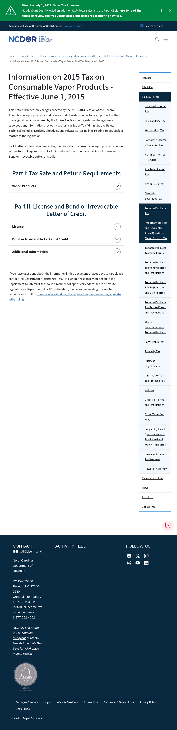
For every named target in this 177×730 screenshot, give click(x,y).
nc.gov (47, 702)
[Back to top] (168, 526)
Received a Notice (152, 478)
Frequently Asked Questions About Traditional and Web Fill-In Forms (155, 437)
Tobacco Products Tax (52, 56)
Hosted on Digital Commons (27, 718)
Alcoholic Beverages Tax (153, 196)
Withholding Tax (154, 130)
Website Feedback (67, 702)
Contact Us (148, 507)
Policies (149, 390)
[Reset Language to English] (141, 26)
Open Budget (23, 708)
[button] (155, 39)
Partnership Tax (154, 342)
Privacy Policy (148, 702)
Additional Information (30, 251)
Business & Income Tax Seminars (156, 456)
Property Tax (152, 351)
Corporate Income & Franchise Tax (155, 142)
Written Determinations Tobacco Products (155, 327)
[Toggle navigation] (169, 39)
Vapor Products (24, 186)
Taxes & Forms (27, 56)
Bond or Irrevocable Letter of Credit (40, 239)
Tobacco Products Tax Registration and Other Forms (155, 288)
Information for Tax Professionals (155, 378)
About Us (147, 497)
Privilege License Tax (155, 171)
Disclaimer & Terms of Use (119, 702)
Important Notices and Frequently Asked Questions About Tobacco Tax (108, 56)
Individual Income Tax (155, 108)
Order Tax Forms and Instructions (154, 402)
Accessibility (91, 702)
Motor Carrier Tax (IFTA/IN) (155, 157)
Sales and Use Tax (155, 121)
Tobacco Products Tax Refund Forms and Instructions (155, 268)
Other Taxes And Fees (154, 417)
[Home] (30, 35)
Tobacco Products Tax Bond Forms (155, 250)
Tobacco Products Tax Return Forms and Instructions (155, 307)
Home (12, 56)
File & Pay (147, 87)
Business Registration (152, 363)
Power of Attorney (156, 469)
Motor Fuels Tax (154, 184)
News (145, 488)
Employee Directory (27, 702)
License (18, 226)
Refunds (146, 78)
